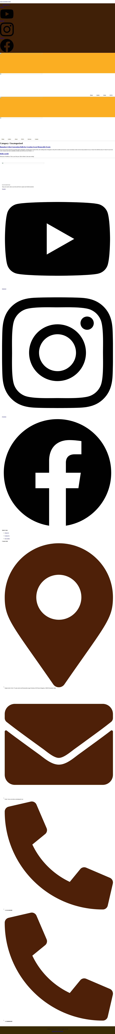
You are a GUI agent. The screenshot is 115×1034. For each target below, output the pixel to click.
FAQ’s (111, 95)
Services (29, 139)
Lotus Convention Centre (5, 1)
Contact (36, 139)
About (104, 95)
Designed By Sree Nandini (57, 1031)
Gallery (98, 95)
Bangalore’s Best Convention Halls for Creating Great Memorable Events (25, 147)
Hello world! (4, 154)
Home (91, 95)
